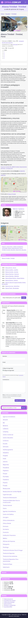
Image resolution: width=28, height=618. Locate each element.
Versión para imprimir (7, 42)
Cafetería (5, 429)
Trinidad (13, 14)
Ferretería (6, 529)
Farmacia (5, 526)
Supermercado (7, 494)
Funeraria (6, 532)
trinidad (4, 250)
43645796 (22, 171)
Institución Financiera (9, 535)
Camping (5, 432)
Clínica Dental (7, 523)
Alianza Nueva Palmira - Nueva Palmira (14, 278)
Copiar (23, 297)
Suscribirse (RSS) (8, 606)
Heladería (6, 453)
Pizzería (5, 482)
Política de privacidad (9, 602)
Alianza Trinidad (12, 194)
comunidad (4, 248)
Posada (5, 485)
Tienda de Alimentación (10, 497)
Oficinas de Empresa (9, 541)
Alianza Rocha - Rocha (10, 267)
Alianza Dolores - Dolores (11, 280)
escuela (8, 250)
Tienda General (7, 505)
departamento (15, 248)
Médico (5, 538)
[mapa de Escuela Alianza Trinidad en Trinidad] (14, 184)
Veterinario (6, 567)
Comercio (6, 440)
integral (4, 246)
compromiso (9, 246)
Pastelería (6, 479)
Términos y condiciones (9, 605)
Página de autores (8, 599)
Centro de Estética (8, 514)
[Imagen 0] (12, 239)
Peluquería (6, 544)
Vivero (5, 508)
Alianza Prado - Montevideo (12, 288)
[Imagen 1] (14, 239)
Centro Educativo (8, 438)
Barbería (5, 426)
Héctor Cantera (18, 209)
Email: (4, 362)
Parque (5, 473)
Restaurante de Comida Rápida (12, 491)
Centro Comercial (8, 435)
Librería (5, 461)
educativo (12, 250)
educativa (23, 250)
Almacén (5, 420)
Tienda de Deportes (9, 553)
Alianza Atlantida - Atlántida (12, 276)
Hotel (4, 458)
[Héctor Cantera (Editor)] (7, 212)
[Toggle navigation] (25, 2)
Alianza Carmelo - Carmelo (11, 272)
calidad (15, 246)
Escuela (8, 14)
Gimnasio (5, 446)
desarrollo (18, 250)
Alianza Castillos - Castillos (11, 270)
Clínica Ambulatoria (8, 520)
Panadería (6, 467)
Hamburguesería (8, 450)
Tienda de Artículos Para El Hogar (13, 550)
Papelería (5, 470)
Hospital (5, 455)
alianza (9, 248)
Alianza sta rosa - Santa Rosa (12, 286)
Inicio (2, 14)
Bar (4, 423)
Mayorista (6, 464)
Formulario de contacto (9, 600)
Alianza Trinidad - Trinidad (8, 258)
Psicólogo (6, 547)
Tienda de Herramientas (10, 556)
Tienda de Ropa (7, 564)
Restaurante (6, 488)
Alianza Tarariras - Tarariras (12, 274)
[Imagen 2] (16, 239)
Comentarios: (6, 379)
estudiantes (20, 246)
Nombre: (5, 356)
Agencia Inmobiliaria (9, 417)
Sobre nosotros (8, 603)
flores (21, 248)
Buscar (23, 407)
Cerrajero (5, 517)
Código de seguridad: (8, 368)
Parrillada (6, 476)
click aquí (15, 44)
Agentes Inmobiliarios (9, 511)
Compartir (21, 41)
